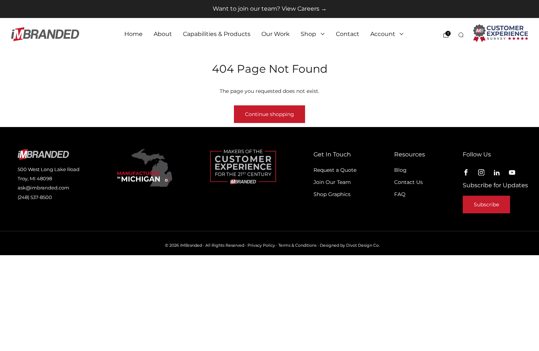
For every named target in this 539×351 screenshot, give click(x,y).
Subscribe (486, 204)
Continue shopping (269, 114)
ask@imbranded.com (43, 188)
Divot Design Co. (363, 245)
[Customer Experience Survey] (500, 33)
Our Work (275, 33)
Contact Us (408, 182)
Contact (347, 33)
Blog (400, 170)
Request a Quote (335, 170)
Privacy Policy (261, 245)
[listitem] (269, 9)
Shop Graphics (332, 194)
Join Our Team (332, 182)
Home (133, 33)
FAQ (400, 194)
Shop (308, 33)
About (163, 33)
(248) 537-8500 (35, 197)
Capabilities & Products (216, 33)
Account (382, 33)
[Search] (461, 35)
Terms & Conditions (297, 245)
